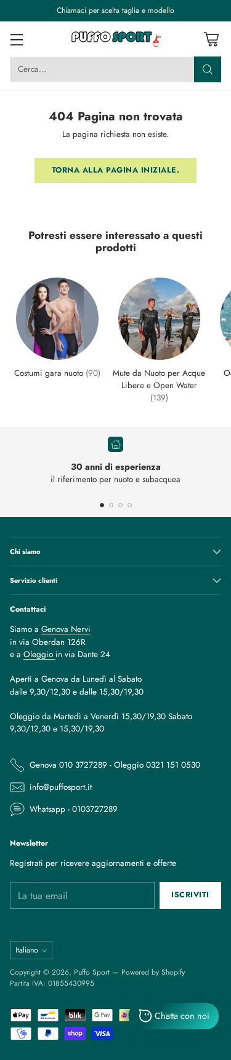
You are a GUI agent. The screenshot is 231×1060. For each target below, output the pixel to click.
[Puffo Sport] (116, 39)
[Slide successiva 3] (120, 505)
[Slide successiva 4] (130, 505)
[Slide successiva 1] (102, 505)
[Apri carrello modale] (211, 39)
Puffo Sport (92, 972)
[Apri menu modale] (16, 39)
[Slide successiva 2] (111, 505)
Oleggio (39, 654)
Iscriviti (190, 894)
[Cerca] (207, 69)
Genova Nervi (66, 629)
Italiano (26, 950)
